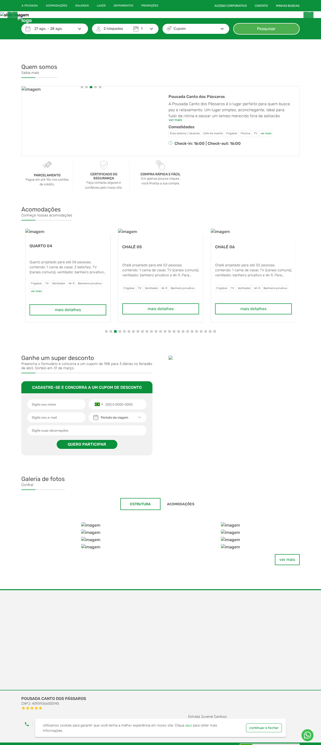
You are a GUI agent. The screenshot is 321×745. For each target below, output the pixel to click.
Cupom (180, 29)
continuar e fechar (264, 728)
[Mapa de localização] (160, 640)
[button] (82, 87)
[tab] (140, 504)
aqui (188, 725)
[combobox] (98, 404)
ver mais (287, 559)
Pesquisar (266, 28)
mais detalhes (68, 309)
